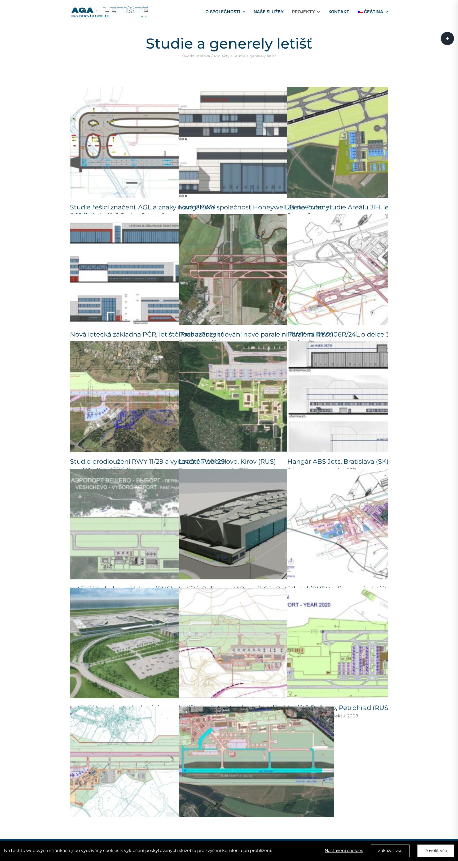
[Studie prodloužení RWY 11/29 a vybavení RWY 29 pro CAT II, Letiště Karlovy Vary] (147, 396)
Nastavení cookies (344, 850)
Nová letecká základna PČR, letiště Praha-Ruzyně (147, 334)
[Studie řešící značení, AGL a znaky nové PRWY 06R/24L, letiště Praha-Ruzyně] (147, 142)
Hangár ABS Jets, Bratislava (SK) (338, 461)
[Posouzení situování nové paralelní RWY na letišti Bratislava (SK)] (256, 269)
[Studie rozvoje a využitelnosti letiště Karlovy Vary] (147, 762)
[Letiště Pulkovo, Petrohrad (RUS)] (364, 643)
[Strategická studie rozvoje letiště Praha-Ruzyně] (364, 524)
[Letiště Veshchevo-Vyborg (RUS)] (147, 524)
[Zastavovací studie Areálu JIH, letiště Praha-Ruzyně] (364, 142)
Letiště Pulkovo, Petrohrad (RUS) (338, 708)
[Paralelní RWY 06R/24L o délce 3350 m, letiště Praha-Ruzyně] (364, 269)
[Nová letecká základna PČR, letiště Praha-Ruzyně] (147, 269)
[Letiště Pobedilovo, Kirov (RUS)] (256, 396)
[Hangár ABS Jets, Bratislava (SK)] (364, 396)
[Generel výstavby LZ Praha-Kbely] (256, 762)
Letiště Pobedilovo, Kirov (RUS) (227, 461)
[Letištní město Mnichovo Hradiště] (256, 643)
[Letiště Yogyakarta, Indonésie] (147, 643)
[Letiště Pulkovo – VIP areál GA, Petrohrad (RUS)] (256, 524)
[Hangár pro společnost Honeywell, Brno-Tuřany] (256, 142)
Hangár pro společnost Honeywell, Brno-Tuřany (254, 207)
